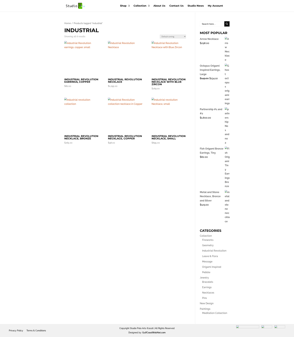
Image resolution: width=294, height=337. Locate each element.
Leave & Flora (210, 256)
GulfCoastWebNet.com (154, 332)
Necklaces (208, 292)
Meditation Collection (214, 313)
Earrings (207, 287)
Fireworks (207, 240)
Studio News (196, 6)
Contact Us (176, 6)
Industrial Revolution (214, 250)
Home (67, 23)
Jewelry (204, 277)
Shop (123, 6)
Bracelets (207, 281)
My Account (215, 6)
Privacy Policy (16, 330)
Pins (204, 298)
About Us (159, 6)
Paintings (205, 308)
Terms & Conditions (36, 330)
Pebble (206, 272)
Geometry (208, 245)
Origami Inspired (211, 266)
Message (207, 261)
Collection (140, 6)
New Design (206, 303)
